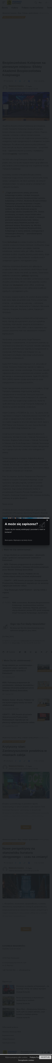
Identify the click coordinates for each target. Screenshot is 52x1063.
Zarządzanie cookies (26, 1060)
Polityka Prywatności (37, 1057)
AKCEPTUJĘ (45, 1057)
